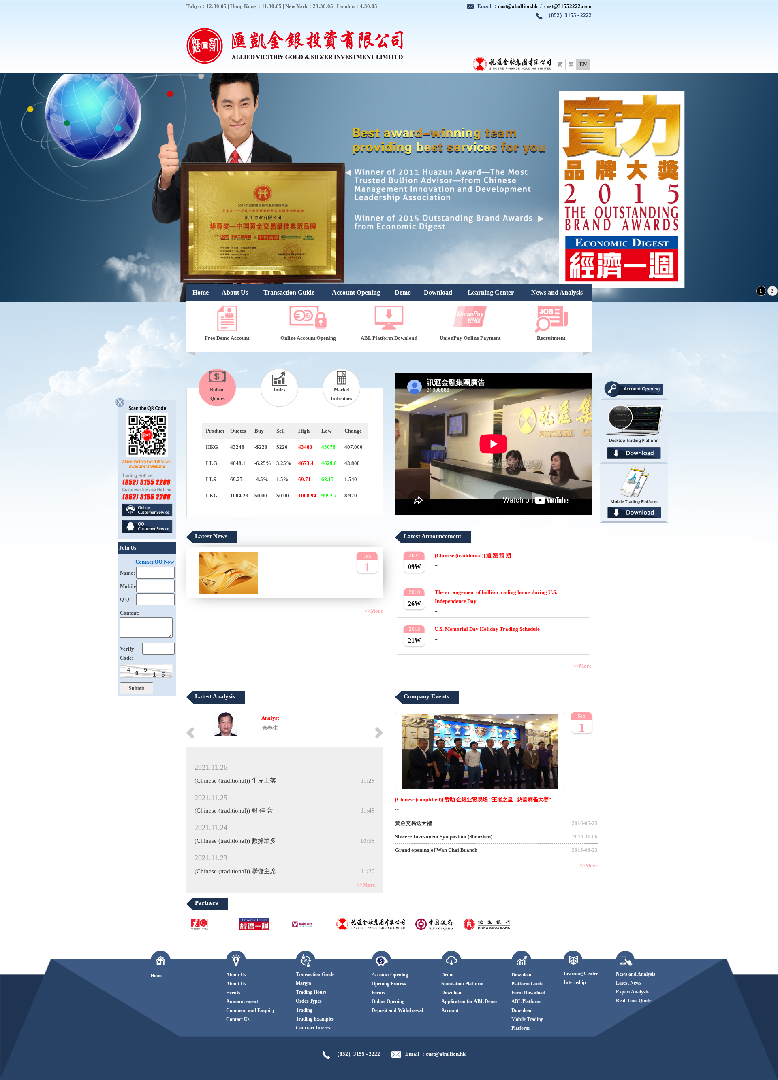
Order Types (309, 1001)
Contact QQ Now (154, 562)
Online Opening (388, 1001)
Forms (378, 992)
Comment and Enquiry (250, 1010)
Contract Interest (314, 1028)
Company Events (426, 696)
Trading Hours (311, 992)
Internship (575, 982)
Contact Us (238, 1019)
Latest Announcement (432, 536)
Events (233, 992)
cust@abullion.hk (518, 6)
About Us (235, 292)
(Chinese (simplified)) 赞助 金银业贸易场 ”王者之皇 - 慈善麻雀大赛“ (473, 799)
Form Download (528, 992)
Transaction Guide (288, 292)
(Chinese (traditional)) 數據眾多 (235, 841)
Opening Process (389, 984)
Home (200, 292)
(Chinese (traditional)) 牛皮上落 (235, 780)
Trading (304, 1010)
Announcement (242, 1001)
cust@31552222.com (568, 6)
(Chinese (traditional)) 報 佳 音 (233, 810)
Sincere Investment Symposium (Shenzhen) (443, 837)
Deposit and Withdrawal (397, 1010)
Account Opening (356, 292)
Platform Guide (527, 984)
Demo (403, 292)
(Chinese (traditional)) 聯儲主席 (235, 871)
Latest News (211, 536)
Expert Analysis (632, 992)
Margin (303, 983)
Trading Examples (315, 1019)
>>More (374, 611)
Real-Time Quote (633, 1001)
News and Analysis (557, 292)
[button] (191, 732)
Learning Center (491, 292)
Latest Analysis (215, 696)
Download (438, 292)
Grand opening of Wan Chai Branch (436, 850)
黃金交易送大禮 (413, 823)
